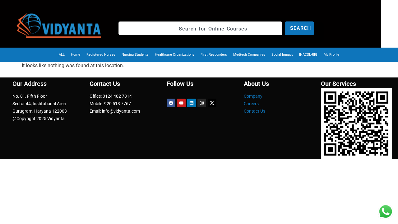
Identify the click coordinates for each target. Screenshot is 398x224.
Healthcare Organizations (174, 55)
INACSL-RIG (308, 55)
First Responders (214, 55)
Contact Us (254, 111)
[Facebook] (171, 103)
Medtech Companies (249, 55)
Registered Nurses (100, 55)
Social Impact (282, 55)
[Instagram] (201, 103)
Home (75, 55)
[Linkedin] (191, 103)
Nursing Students (135, 55)
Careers (251, 103)
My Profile (331, 55)
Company (253, 96)
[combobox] (200, 28)
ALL (62, 55)
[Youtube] (181, 103)
